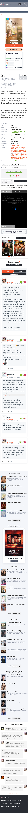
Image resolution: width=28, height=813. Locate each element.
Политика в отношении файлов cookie (11, 800)
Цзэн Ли (13, 150)
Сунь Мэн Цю (17, 158)
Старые (20, 271)
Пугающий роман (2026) (13, 485)
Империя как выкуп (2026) (14, 502)
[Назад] (17, 238)
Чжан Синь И (17, 153)
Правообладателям (14, 803)
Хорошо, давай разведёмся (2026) (16, 595)
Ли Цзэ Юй (14, 151)
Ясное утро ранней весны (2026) (15, 570)
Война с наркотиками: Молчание (16, 604)
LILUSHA (9, 441)
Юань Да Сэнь (23, 154)
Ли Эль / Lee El (11, 683)
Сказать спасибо (21, 181)
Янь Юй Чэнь (17, 156)
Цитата (11, 368)
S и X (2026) (10, 587)
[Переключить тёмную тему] (20, 4)
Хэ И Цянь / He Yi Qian (12, 692)
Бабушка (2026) (11, 656)
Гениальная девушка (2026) (14, 510)
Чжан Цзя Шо (18, 149)
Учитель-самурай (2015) (13, 578)
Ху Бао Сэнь (22, 151)
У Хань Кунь (21, 150)
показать (4, 182)
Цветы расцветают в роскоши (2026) (17, 476)
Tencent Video (15, 145)
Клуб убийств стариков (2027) (15, 639)
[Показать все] (24, 238)
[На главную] (4, 4)
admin (11, 168)
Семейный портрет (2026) (14, 631)
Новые (7, 271)
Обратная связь (14, 806)
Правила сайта (5, 806)
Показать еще (16, 520)
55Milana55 (11, 339)
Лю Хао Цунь (14, 147)
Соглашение (4, 803)
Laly (8, 281)
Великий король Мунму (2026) (15, 648)
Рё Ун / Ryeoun (11, 700)
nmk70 (9, 417)
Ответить (5, 368)
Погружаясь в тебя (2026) (14, 622)
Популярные (14, 274)
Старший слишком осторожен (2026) (17, 493)
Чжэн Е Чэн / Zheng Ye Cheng (14, 674)
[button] (21, 19)
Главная (6, 797)
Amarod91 (10, 374)
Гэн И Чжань (23, 157)
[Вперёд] (21, 238)
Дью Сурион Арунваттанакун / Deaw (16, 709)
